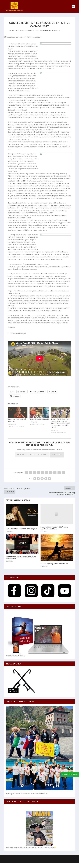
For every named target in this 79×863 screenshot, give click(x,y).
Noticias (54, 30)
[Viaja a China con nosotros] (39, 412)
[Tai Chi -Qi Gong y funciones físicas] (57, 547)
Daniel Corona (24, 30)
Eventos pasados (45, 30)
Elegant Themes (34, 857)
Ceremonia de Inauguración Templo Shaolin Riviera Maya (54, 528)
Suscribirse (57, 455)
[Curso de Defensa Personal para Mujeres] (22, 515)
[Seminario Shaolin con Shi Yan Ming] (17, 412)
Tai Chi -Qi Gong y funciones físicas (54, 564)
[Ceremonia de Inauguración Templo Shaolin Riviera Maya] (57, 514)
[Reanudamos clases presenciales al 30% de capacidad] (22, 544)
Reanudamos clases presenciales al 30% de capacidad (21, 557)
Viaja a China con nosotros (39, 419)
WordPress (55, 857)
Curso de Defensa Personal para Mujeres (21, 529)
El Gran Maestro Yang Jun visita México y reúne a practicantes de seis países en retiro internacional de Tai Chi (60, 423)
